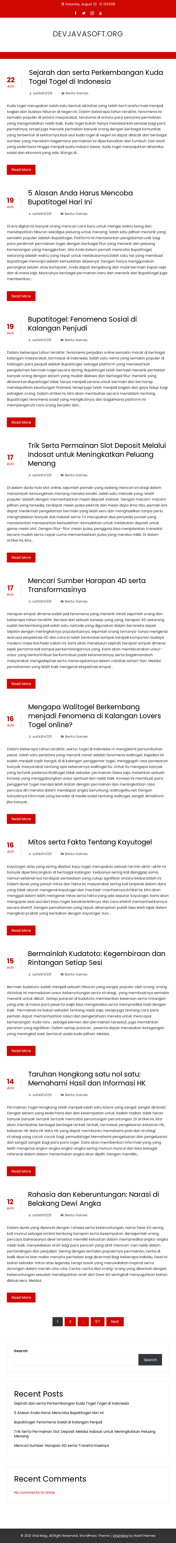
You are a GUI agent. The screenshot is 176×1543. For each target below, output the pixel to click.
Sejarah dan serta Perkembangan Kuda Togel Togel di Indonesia (96, 77)
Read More (21, 169)
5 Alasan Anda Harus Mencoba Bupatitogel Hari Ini (80, 197)
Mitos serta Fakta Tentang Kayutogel (90, 842)
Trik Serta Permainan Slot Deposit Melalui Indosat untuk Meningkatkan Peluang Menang (97, 454)
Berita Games (77, 93)
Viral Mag (120, 1535)
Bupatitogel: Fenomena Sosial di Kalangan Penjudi (82, 323)
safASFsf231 (42, 93)
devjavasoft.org (88, 34)
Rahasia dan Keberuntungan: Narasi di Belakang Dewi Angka (93, 1198)
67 (97, 1321)
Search (21, 1351)
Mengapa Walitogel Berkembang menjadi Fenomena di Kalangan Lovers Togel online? (94, 716)
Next (115, 1321)
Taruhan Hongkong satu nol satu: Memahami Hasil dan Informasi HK (87, 1078)
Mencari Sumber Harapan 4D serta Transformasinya (87, 585)
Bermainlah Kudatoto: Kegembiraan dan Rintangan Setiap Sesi (96, 958)
